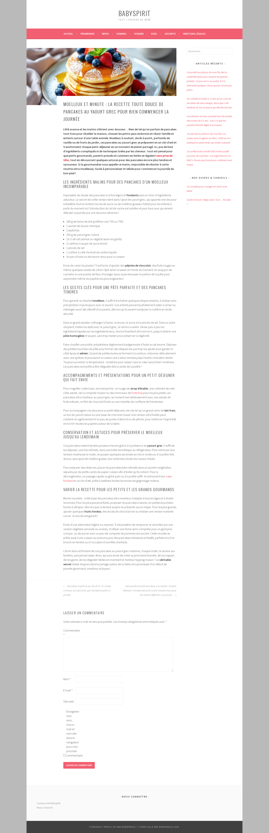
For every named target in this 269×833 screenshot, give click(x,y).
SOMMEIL (121, 33)
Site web (68, 701)
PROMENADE (87, 33)
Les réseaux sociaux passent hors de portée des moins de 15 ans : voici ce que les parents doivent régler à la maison (209, 121)
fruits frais (137, 393)
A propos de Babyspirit (48, 803)
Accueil (68, 33)
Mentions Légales (194, 33)
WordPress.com (169, 826)
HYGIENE (139, 33)
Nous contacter (45, 807)
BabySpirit (134, 13)
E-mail (68, 690)
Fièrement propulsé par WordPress (112, 826)
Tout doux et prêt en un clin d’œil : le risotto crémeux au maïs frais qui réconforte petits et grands (87, 590)
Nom (67, 679)
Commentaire (69, 633)
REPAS (105, 33)
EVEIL (154, 33)
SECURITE (170, 33)
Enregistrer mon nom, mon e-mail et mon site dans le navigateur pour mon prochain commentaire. (72, 733)
